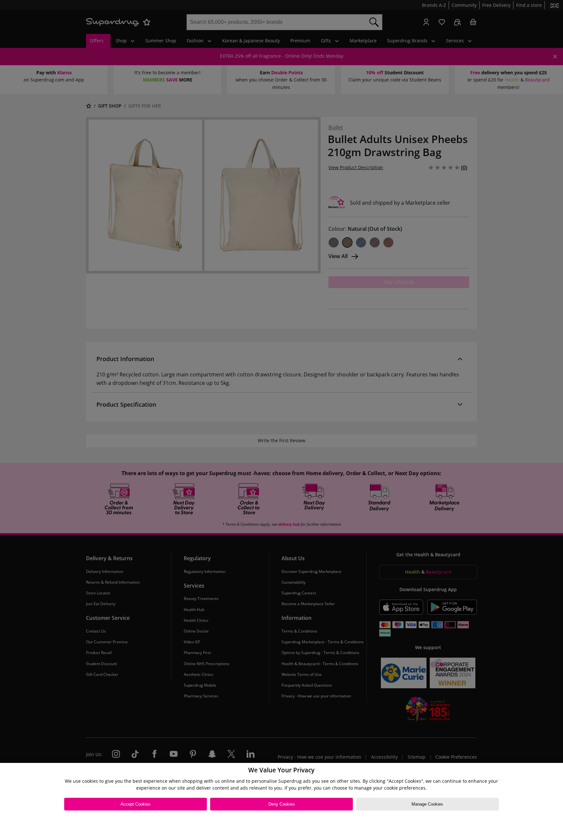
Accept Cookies (136, 804)
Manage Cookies (427, 804)
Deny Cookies (281, 804)
